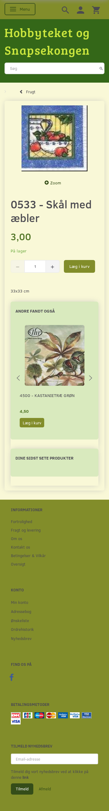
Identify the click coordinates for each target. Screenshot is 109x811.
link (25, 777)
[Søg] (101, 68)
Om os (16, 538)
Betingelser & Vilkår (28, 555)
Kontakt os (20, 546)
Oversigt (18, 563)
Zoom (55, 183)
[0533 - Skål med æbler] (54, 138)
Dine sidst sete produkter (44, 458)
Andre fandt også (35, 311)
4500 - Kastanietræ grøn (47, 395)
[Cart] (96, 9)
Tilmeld (22, 789)
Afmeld (45, 789)
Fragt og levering (26, 529)
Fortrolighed (21, 521)
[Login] (80, 9)
